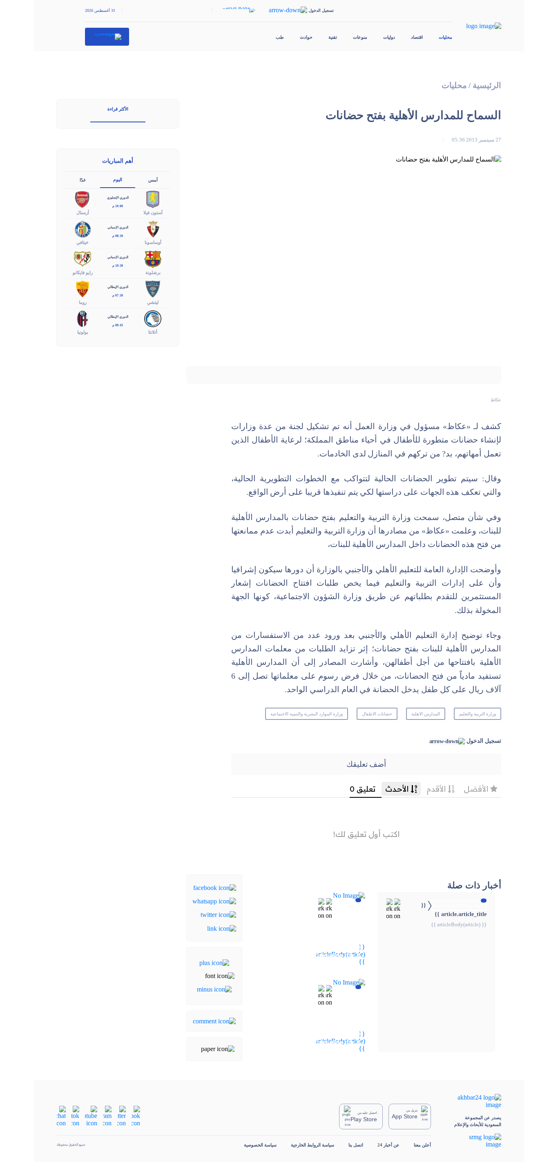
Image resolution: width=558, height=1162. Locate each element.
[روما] (82, 288)
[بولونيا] (82, 317)
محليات (445, 37)
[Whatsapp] (214, 900)
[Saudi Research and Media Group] (473, 1140)
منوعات (360, 37)
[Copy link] (221, 927)
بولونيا (82, 332)
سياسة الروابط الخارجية (312, 1144)
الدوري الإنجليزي (118, 197)
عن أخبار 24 (388, 1144)
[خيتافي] (82, 228)
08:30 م (117, 236)
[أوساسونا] (152, 228)
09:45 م (117, 325)
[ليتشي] (152, 288)
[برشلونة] (152, 258)
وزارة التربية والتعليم (477, 713)
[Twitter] (218, 914)
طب (280, 37)
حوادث (306, 37)
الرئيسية (487, 85)
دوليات (389, 37)
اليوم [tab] (117, 179)
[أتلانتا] (152, 317)
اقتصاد (417, 37)
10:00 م (117, 206)
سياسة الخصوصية (260, 1144)
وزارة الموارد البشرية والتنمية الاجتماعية (306, 713)
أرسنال (82, 212)
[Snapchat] (61, 1115)
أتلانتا (152, 332)
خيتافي (82, 242)
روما (83, 302)
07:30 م (117, 295)
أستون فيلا (153, 212)
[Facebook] (214, 886)
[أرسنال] (82, 198)
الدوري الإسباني (117, 227)
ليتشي (152, 302)
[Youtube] (91, 1115)
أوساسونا (153, 242)
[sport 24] (107, 36)
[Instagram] (107, 1115)
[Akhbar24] (473, 1101)
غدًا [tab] (83, 179)
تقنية (332, 37)
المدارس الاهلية (425, 713)
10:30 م (117, 266)
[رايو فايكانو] (82, 258)
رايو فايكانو (83, 272)
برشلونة (153, 272)
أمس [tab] (153, 179)
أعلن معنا (422, 1144)
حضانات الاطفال (377, 713)
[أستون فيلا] (152, 198)
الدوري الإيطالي (117, 287)
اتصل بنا (355, 1144)
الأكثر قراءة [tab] (117, 108)
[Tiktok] (75, 1115)
